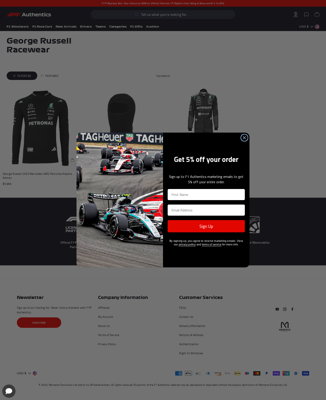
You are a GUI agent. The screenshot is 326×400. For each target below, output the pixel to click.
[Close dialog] (244, 137)
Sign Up (206, 226)
